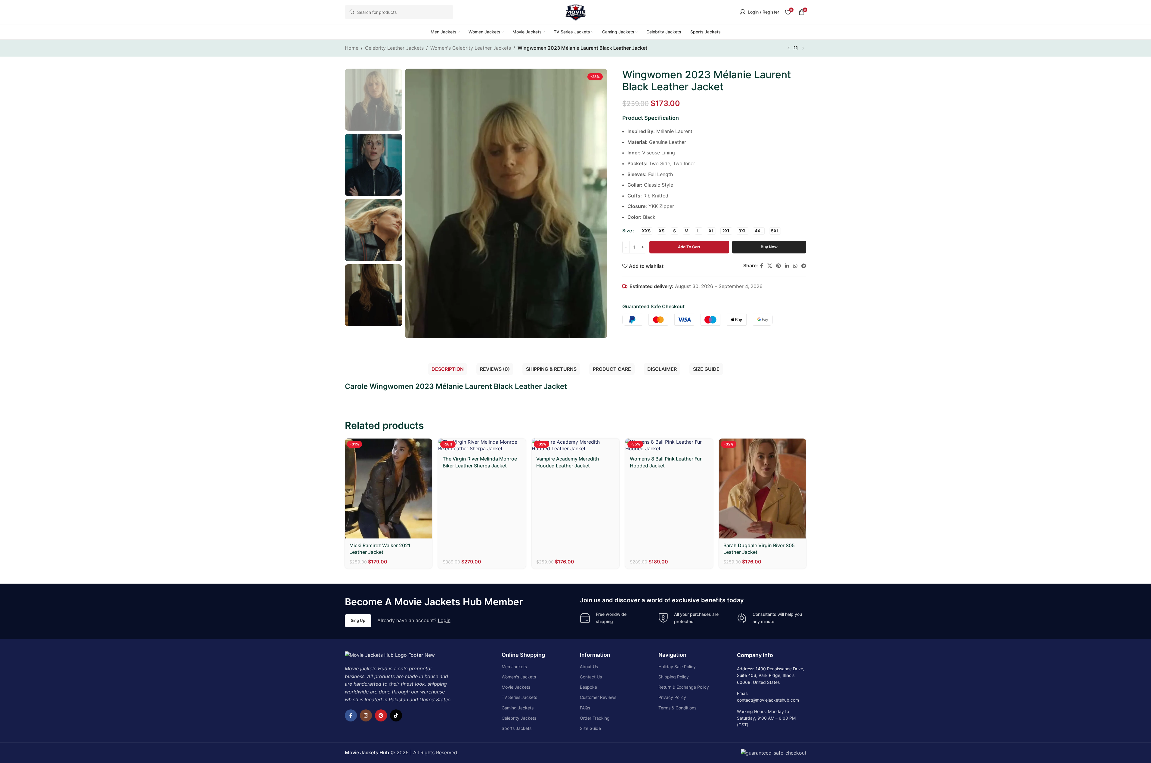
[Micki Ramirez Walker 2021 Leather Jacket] (388, 488)
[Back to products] (795, 48)
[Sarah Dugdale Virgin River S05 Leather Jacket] (762, 488)
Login (444, 620)
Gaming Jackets (518, 707)
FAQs (585, 707)
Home (351, 48)
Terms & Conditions (677, 707)
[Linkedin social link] (787, 265)
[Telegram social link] (803, 265)
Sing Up (358, 620)
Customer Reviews (598, 697)
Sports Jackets (516, 728)
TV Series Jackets (519, 697)
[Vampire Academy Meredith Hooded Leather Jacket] (575, 445)
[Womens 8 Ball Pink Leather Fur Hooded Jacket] (669, 445)
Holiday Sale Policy (677, 666)
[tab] (447, 369)
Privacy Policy (672, 697)
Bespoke (588, 687)
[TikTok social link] (396, 715)
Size (627, 231)
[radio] (646, 231)
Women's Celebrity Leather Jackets (470, 48)
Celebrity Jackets (519, 718)
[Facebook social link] (761, 265)
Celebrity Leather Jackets (394, 48)
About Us (589, 666)
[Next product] (802, 48)
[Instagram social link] (366, 715)
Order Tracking (595, 718)
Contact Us (591, 676)
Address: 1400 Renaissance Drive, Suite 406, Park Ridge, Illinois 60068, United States (770, 675)
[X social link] (769, 265)
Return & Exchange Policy (683, 687)
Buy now (769, 246)
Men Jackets (514, 666)
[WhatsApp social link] (795, 265)
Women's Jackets (519, 676)
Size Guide (590, 728)
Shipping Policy (673, 676)
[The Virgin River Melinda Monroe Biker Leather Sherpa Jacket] (482, 445)
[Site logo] (575, 11)
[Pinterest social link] (778, 265)
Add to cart (689, 246)
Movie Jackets (516, 687)
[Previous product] (788, 48)
